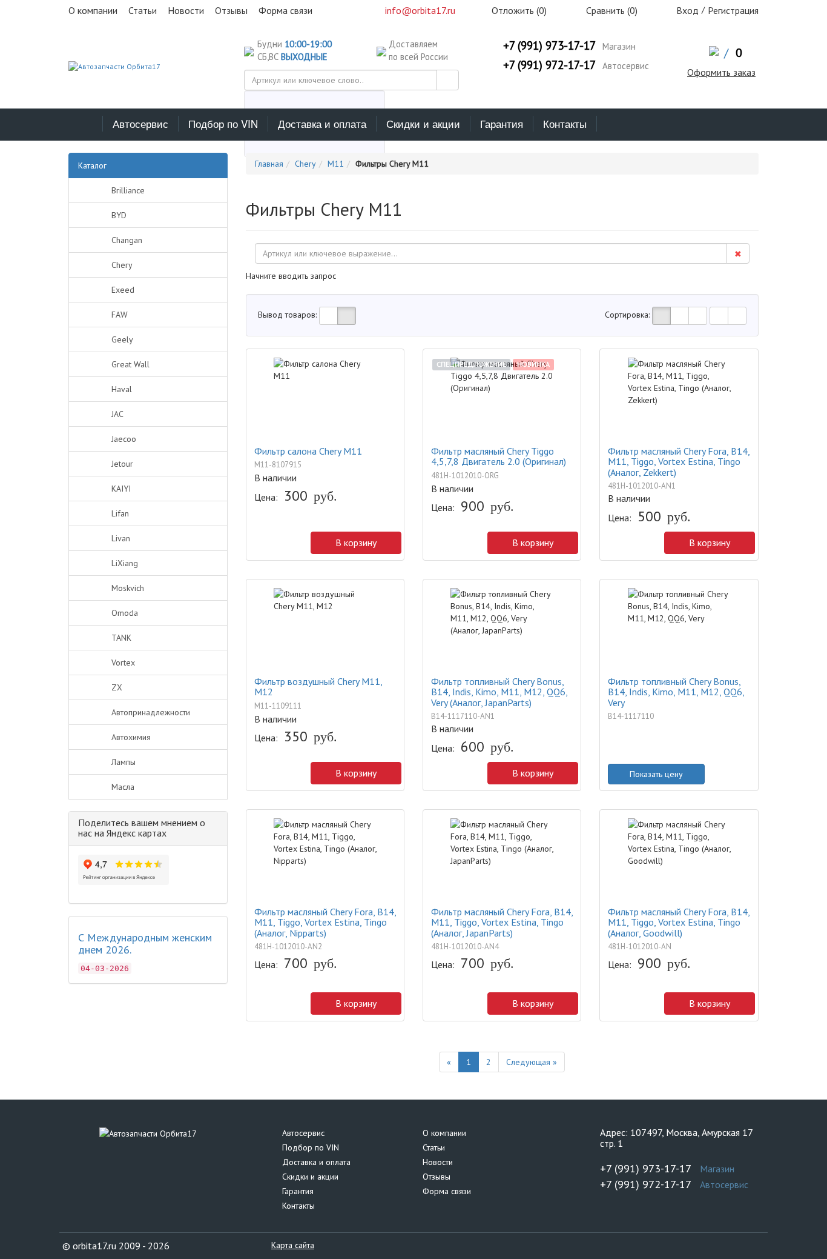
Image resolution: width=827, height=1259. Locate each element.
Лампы (123, 761)
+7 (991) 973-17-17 (549, 45)
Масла (122, 786)
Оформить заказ (721, 72)
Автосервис (140, 123)
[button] (260, 545)
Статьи (434, 1147)
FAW (119, 314)
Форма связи (447, 1191)
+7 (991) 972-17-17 (549, 65)
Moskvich (127, 588)
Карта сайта (292, 1245)
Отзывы (436, 1176)
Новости (438, 1162)
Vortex (123, 662)
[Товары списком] (328, 316)
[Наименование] (679, 316)
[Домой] (85, 124)
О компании (444, 1132)
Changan (126, 240)
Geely (122, 339)
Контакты (565, 123)
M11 (336, 163)
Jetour (122, 463)
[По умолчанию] (661, 316)
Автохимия (131, 737)
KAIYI (121, 488)
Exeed (122, 289)
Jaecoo (123, 438)
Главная (269, 163)
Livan (120, 538)
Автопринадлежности (150, 712)
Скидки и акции (423, 123)
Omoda (124, 612)
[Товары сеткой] (346, 316)
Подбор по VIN (223, 123)
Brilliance (128, 190)
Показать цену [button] (656, 774)
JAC (117, 414)
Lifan (120, 513)
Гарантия (501, 123)
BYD (119, 215)
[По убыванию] (737, 316)
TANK (121, 637)
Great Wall (130, 364)
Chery (122, 264)
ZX (116, 687)
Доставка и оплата (322, 123)
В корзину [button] (356, 542)
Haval (121, 389)
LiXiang (124, 563)
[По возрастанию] (719, 316)
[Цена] (697, 316)
